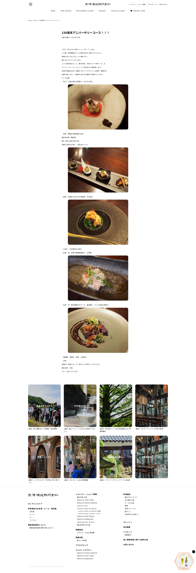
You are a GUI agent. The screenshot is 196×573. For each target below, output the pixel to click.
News (35, 20)
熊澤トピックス (44, 457)
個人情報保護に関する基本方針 (135, 539)
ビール (32, 514)
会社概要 (126, 527)
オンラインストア (35, 503)
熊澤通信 (126, 494)
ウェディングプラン (84, 550)
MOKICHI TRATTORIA (85, 500)
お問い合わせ (128, 544)
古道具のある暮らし (116, 457)
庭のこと (80, 457)
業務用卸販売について (37, 525)
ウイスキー (33, 520)
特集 (152, 405)
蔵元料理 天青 (82, 497)
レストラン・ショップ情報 (86, 494)
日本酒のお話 (80, 405)
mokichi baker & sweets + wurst (89, 513)
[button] (30, 4)
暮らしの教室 (82, 540)
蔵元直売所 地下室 (83, 525)
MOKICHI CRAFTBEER (85, 516)
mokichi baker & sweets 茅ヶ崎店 (89, 511)
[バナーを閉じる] (193, 551)
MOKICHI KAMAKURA (85, 519)
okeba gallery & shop (85, 522)
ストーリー (127, 522)
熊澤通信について (151, 457)
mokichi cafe (82, 506)
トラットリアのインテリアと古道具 (117, 480)
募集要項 (128, 535)
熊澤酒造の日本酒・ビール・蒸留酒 (42, 508)
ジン (31, 517)
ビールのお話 (116, 405)
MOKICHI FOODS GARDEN (87, 503)
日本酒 (32, 511)
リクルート (127, 532)
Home (30, 20)
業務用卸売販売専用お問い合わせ (41, 528)
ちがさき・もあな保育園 (85, 533)
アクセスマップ (82, 545)
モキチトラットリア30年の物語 (152, 429)
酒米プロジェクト (44, 405)
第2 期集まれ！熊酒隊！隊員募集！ (45, 429)
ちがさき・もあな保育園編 (78, 480)
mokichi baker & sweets (87, 509)
